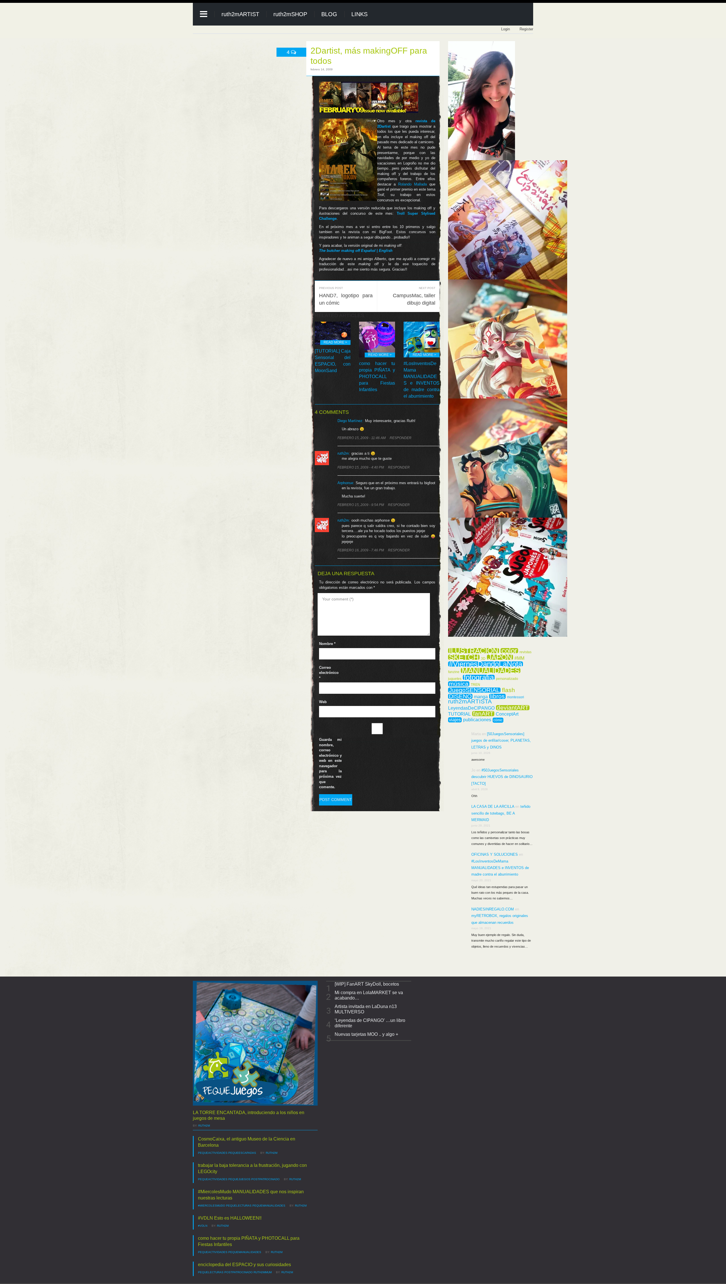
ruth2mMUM (263, 1272)
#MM (519, 658)
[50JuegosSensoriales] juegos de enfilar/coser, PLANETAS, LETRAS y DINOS (501, 740)
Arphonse (345, 483)
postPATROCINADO (265, 1179)
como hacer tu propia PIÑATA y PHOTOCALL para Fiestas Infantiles (377, 376)
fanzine (453, 672)
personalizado (507, 678)
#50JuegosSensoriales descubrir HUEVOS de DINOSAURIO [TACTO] (502, 777)
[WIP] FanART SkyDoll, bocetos (367, 984)
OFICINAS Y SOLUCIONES (494, 854)
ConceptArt (507, 714)
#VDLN (202, 1225)
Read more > (335, 342)
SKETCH (464, 657)
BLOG (329, 14)
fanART (483, 713)
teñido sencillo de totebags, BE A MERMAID (500, 813)
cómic (498, 720)
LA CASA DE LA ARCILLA (492, 806)
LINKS (359, 14)
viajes (455, 719)
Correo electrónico (329, 672)
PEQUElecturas (239, 1205)
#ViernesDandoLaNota (485, 664)
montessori (515, 697)
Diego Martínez (349, 421)
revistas (525, 652)
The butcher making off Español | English (355, 250)
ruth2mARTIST (240, 14)
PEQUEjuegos (239, 1179)
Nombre (327, 644)
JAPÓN (500, 657)
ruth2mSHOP (290, 14)
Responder (400, 438)
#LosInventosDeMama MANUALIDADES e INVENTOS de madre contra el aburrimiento (500, 868)
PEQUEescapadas (242, 1152)
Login (505, 29)
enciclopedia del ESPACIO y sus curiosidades (244, 1264)
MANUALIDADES (491, 670)
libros (497, 696)
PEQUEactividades (212, 1152)
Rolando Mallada (412, 184)
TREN (475, 684)
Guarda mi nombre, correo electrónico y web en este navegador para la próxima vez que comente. (330, 763)
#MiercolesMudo (211, 1205)
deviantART (513, 707)
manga (481, 697)
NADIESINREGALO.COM (492, 909)
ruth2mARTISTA (470, 701)
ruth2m (204, 1125)
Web (323, 702)
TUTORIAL (459, 714)
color (509, 650)
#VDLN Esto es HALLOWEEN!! (229, 1218)
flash (508, 690)
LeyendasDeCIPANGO (471, 708)
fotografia (479, 677)
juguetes (454, 678)
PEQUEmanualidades (268, 1205)
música (458, 683)
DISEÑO (460, 696)
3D (483, 658)
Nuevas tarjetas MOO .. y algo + (366, 1034)
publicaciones (477, 720)
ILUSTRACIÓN (473, 650)
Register (526, 29)
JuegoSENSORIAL (474, 690)
